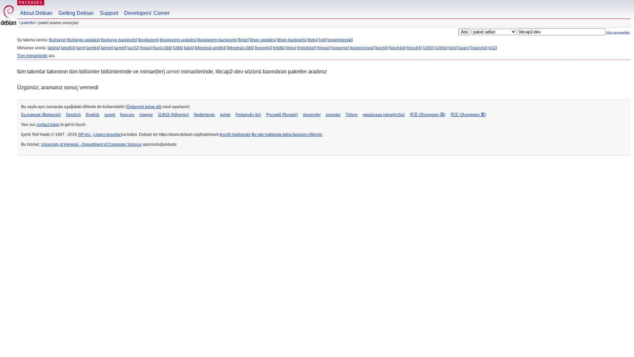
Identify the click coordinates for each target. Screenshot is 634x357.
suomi (109, 114)
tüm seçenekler (618, 32)
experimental (340, 40)
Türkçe (351, 114)
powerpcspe (362, 48)
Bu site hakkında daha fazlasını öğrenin (287, 134)
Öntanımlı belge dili (144, 106)
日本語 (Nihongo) (173, 114)
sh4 (452, 48)
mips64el (306, 48)
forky (312, 40)
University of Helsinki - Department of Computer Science (91, 144)
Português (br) (248, 114)
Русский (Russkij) (282, 114)
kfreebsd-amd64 (210, 48)
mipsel (324, 48)
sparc (464, 48)
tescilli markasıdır (235, 134)
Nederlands (204, 114)
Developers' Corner (147, 13)
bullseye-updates (83, 40)
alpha (54, 48)
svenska (333, 114)
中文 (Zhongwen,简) (427, 114)
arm (80, 48)
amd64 (68, 48)
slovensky (312, 114)
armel (107, 48)
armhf (120, 48)
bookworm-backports (217, 40)
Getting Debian (76, 13)
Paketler (28, 22)
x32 (492, 48)
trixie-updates (263, 40)
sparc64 (479, 48)
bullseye (57, 40)
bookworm (148, 40)
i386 (178, 48)
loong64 (263, 48)
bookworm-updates (178, 40)
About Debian (36, 13)
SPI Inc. (84, 134)
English (92, 114)
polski (225, 114)
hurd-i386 (162, 48)
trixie (243, 40)
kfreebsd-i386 (240, 48)
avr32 (133, 48)
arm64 (93, 48)
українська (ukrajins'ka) (384, 114)
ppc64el (397, 48)
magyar (146, 114)
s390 (428, 48)
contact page (47, 124)
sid (322, 40)
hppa (146, 48)
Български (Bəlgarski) (41, 114)
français (127, 114)
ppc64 (381, 48)
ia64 (189, 48)
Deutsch (73, 114)
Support (109, 13)
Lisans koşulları (107, 134)
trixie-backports (291, 40)
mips (291, 48)
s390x (441, 48)
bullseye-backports (119, 40)
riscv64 (414, 48)
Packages (31, 2)
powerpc (340, 48)
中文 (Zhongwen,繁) (468, 114)
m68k (279, 48)
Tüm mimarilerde (32, 56)
